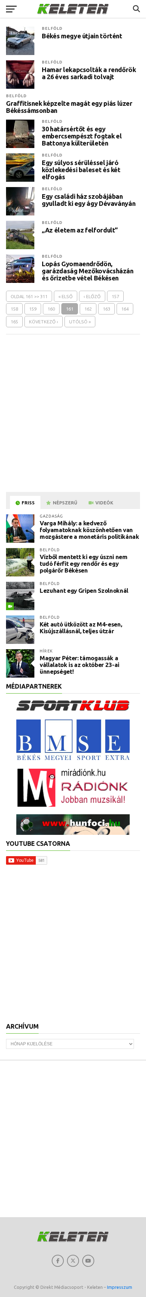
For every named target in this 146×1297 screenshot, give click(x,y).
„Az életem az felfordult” (80, 230)
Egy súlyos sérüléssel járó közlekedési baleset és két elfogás (81, 169)
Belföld (52, 28)
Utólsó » (80, 321)
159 (32, 308)
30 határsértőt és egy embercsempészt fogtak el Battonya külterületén (82, 136)
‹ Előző (92, 296)
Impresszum (119, 1287)
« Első (65, 296)
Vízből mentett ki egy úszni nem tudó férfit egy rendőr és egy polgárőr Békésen (83, 563)
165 (14, 321)
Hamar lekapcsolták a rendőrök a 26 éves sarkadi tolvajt (89, 73)
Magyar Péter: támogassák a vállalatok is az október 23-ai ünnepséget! (79, 664)
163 (106, 308)
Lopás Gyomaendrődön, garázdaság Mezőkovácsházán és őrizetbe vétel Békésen (87, 270)
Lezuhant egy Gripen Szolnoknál (84, 590)
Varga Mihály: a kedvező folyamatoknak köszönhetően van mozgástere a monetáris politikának (89, 530)
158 (14, 308)
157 (115, 296)
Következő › (43, 321)
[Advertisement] (73, 413)
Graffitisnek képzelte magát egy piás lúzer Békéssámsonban (69, 107)
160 (51, 308)
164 (125, 308)
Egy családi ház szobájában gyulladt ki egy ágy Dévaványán (88, 200)
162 (88, 308)
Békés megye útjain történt (82, 35)
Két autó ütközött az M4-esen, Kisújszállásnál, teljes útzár (81, 627)
